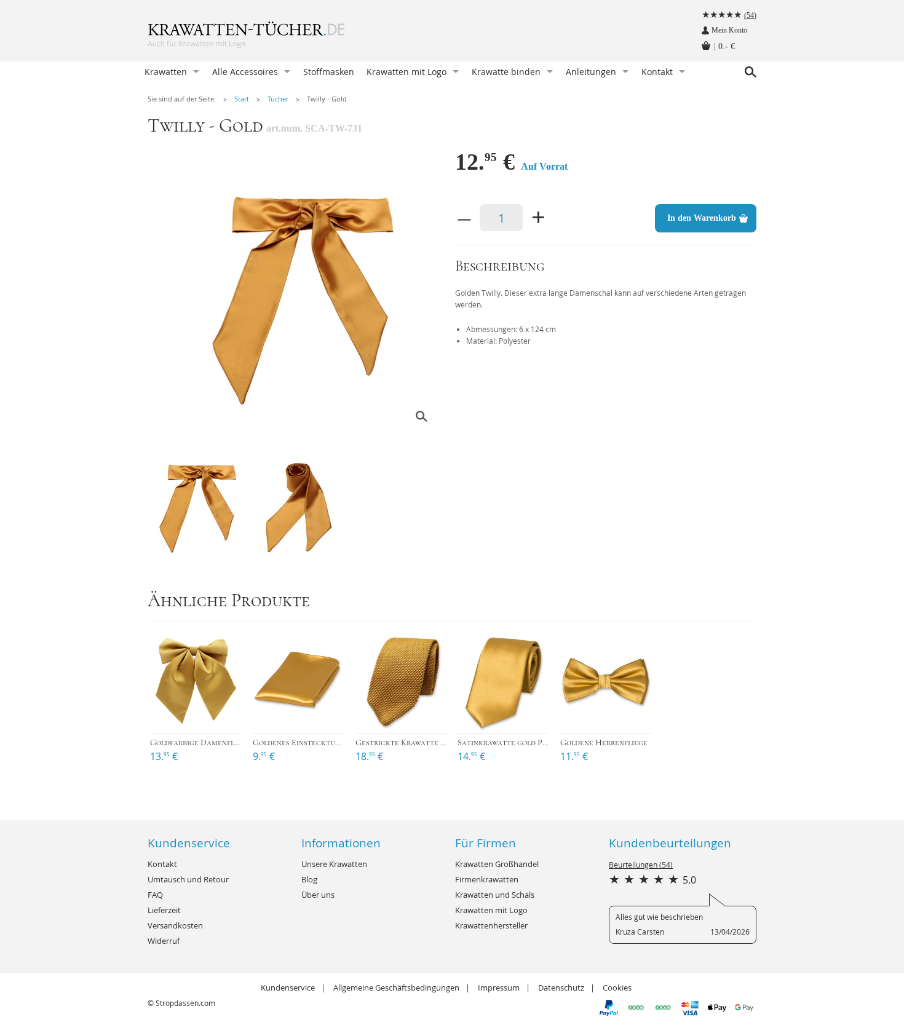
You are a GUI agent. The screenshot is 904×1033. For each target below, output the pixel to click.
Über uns (318, 894)
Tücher (278, 98)
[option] (298, 295)
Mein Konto (729, 30)
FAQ (155, 894)
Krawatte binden (506, 71)
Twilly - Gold (327, 98)
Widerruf (164, 940)
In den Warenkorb (701, 218)
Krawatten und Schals (494, 894)
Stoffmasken (328, 71)
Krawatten (166, 71)
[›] (196, 681)
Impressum (499, 987)
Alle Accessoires (245, 71)
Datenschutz (561, 987)
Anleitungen (591, 71)
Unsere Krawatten (334, 863)
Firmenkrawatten (486, 879)
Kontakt (657, 71)
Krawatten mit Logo (406, 71)
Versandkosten (175, 925)
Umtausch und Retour (188, 879)
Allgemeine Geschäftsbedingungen (396, 987)
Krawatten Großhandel (497, 863)
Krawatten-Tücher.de (271, 37)
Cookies (617, 987)
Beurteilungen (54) (641, 864)
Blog (309, 879)
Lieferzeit (164, 910)
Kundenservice (288, 987)
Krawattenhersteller (491, 925)
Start (241, 98)
